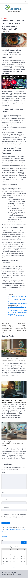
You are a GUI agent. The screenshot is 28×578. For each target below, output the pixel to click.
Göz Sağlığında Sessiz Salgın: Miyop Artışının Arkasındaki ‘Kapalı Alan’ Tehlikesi (13, 401)
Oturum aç (4, 536)
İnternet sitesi (5, 507)
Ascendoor (10, 574)
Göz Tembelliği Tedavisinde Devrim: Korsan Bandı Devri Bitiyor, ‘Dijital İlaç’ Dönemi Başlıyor (13, 443)
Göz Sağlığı (4, 18)
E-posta (4, 500)
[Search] (25, 2)
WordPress (4, 576)
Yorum (3, 472)
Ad (2, 492)
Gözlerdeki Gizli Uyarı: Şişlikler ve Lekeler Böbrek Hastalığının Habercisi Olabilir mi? (13, 359)
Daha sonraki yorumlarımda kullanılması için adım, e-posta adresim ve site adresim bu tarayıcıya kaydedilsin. (15, 515)
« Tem (13, 567)
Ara (2, 540)
